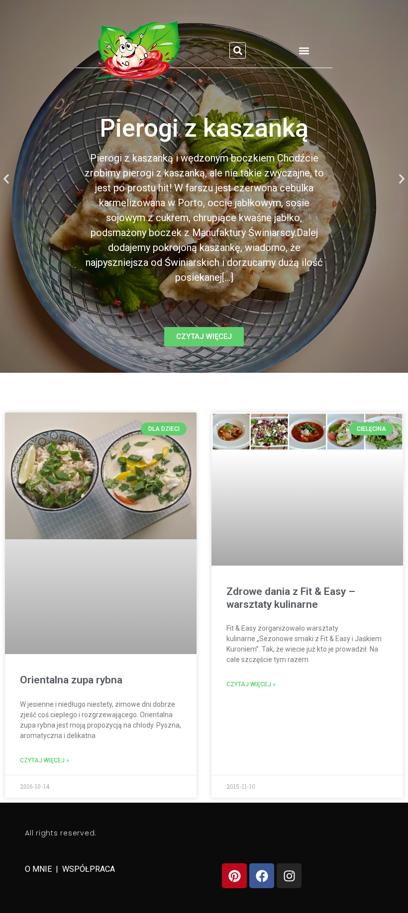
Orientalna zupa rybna (71, 680)
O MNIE (39, 869)
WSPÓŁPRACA (88, 869)
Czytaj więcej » (44, 760)
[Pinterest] (234, 875)
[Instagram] (289, 875)
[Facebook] (261, 875)
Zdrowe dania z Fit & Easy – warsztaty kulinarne (290, 597)
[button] (237, 50)
